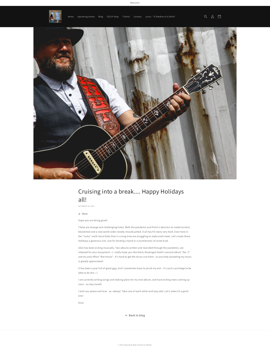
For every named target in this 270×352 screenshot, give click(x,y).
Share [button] (85, 213)
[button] (205, 16)
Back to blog (137, 315)
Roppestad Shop (130, 345)
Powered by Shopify (144, 345)
